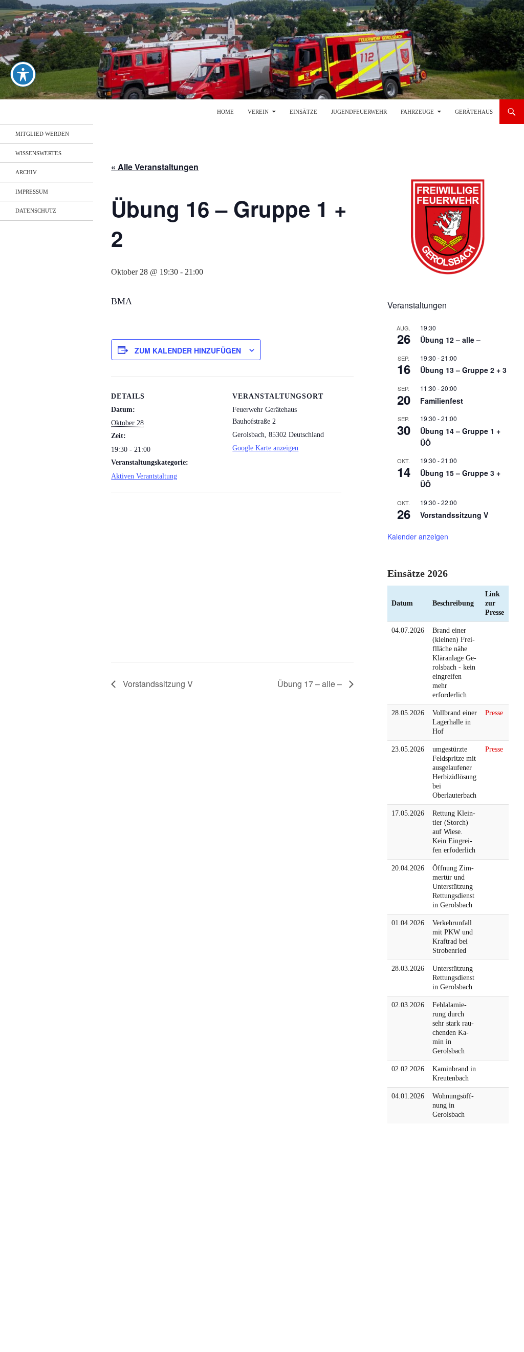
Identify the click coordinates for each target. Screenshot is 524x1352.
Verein (258, 112)
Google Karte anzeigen (265, 448)
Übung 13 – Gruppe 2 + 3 (463, 370)
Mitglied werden (42, 134)
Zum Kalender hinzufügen (188, 350)
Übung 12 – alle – (450, 340)
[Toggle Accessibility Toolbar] (23, 74)
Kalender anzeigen (417, 536)
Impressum (31, 192)
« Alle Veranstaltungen (155, 167)
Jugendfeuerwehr (359, 112)
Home (225, 112)
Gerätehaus (474, 112)
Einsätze (303, 112)
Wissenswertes (38, 153)
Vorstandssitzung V (157, 684)
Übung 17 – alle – (310, 684)
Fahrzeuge (417, 112)
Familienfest (441, 401)
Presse (494, 713)
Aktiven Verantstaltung (144, 476)
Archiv (26, 172)
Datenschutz (35, 210)
